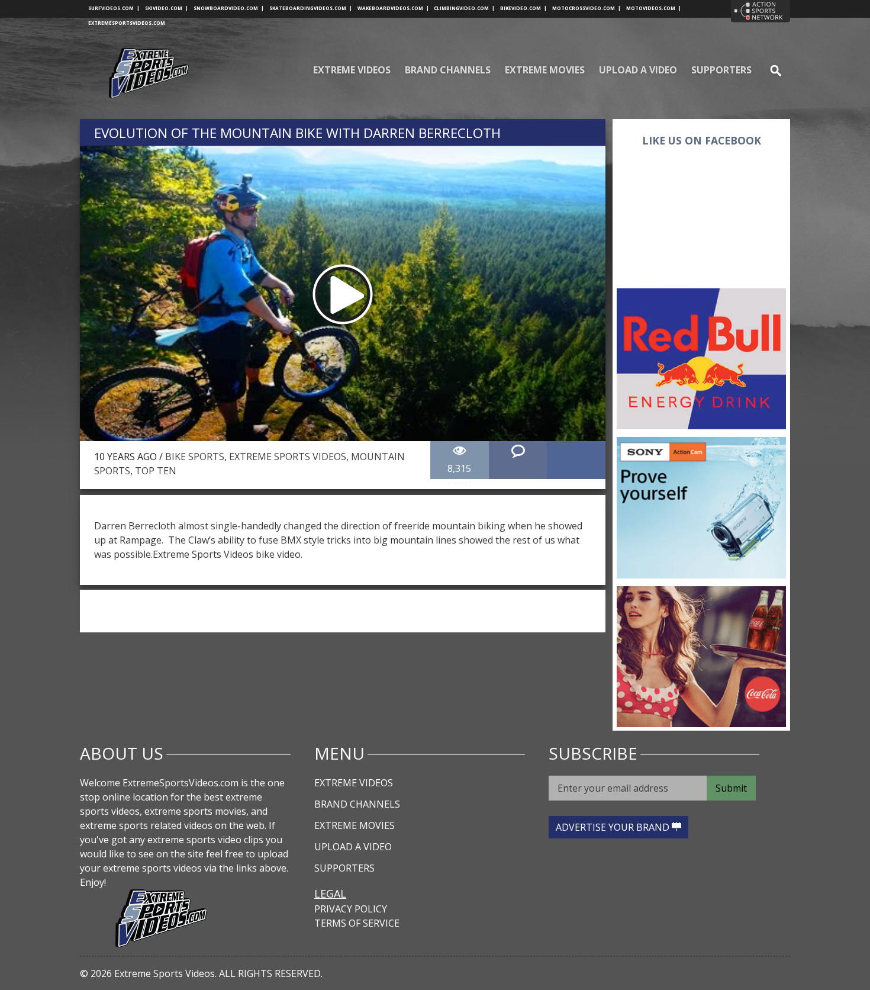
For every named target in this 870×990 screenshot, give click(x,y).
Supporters (721, 69)
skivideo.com (166, 8)
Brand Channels (448, 69)
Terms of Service (356, 923)
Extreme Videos (352, 69)
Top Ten (155, 470)
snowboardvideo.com (229, 8)
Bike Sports (194, 456)
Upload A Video (638, 69)
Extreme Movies (545, 69)
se (771, 69)
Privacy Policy (350, 908)
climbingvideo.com (464, 8)
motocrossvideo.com (586, 8)
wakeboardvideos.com (393, 8)
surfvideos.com (114, 8)
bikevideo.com (523, 8)
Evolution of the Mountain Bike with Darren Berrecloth (297, 133)
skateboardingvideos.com (310, 8)
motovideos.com (653, 8)
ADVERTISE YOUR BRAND (614, 827)
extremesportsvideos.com (126, 23)
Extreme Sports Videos (287, 456)
